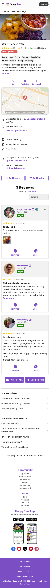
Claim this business (15, 168)
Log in (44, 4)
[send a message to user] (33, 209)
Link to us (25, 503)
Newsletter (25, 485)
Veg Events (25, 479)
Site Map (25, 506)
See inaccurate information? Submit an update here (20, 430)
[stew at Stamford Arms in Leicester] (25, 27)
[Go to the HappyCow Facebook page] (13, 549)
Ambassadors (25, 476)
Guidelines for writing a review (15, 403)
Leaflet (8, 112)
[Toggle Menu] (2, 4)
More (4, 73)
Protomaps (16, 112)
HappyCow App (25, 511)
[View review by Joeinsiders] (9, 269)
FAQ (25, 497)
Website (25, 84)
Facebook (36, 84)
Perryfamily (31, 191)
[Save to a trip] (41, 18)
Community (25, 470)
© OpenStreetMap (27, 112)
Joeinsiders (22, 265)
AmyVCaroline (24, 209)
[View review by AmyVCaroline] (9, 212)
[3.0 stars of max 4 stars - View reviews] (6, 48)
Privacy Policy (25, 562)
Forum (25, 482)
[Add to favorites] (47, 18)
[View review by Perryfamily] (9, 323)
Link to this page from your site (16, 436)
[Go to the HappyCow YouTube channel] (19, 549)
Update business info (16, 160)
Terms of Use (25, 566)
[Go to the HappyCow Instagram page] (36, 549)
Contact (25, 500)
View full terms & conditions (14, 447)
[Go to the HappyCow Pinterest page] (31, 549)
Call (13, 84)
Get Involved (25, 488)
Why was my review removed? (16, 398)
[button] (25, 98)
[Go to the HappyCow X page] (25, 549)
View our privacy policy (12, 408)
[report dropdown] (45, 209)
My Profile (25, 473)
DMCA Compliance (25, 571)
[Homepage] (13, 4)
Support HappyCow (25, 576)
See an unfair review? (11, 442)
